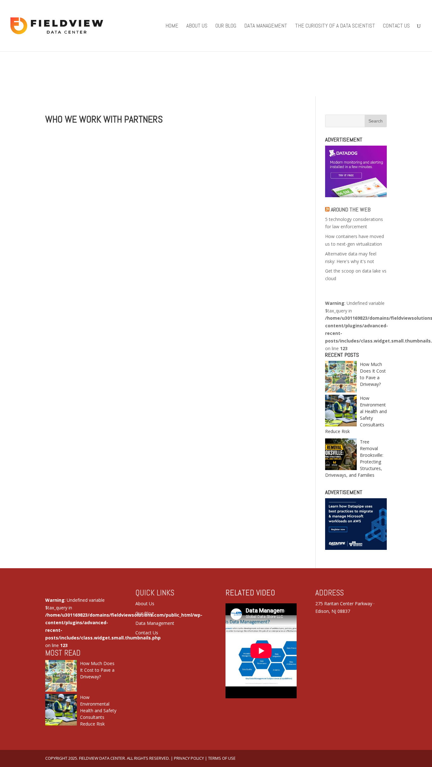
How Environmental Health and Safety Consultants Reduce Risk (98, 710)
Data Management (265, 26)
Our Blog (225, 26)
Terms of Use (222, 758)
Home (171, 26)
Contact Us (396, 26)
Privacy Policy (189, 758)
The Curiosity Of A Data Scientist (335, 26)
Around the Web (351, 209)
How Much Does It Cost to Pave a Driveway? (97, 670)
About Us (196, 26)
